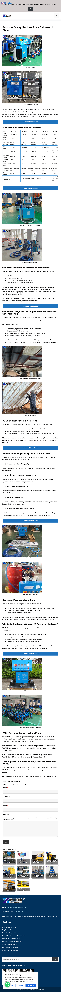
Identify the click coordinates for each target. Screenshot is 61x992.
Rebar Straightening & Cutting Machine (14, 936)
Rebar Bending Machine (9, 933)
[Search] (55, 959)
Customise (10, 985)
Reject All (20, 985)
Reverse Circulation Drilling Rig (12, 941)
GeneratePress (40, 989)
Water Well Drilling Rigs (9, 944)
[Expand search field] (30, 9)
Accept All (31, 985)
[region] (20, 980)
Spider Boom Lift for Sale (10, 950)
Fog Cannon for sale (8, 930)
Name (5, 788)
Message (6, 815)
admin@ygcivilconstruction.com (22, 4)
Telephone (6, 797)
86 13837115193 (50, 4)
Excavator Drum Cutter (9, 927)
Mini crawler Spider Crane (10, 947)
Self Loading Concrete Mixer (11, 938)
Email (5, 806)
